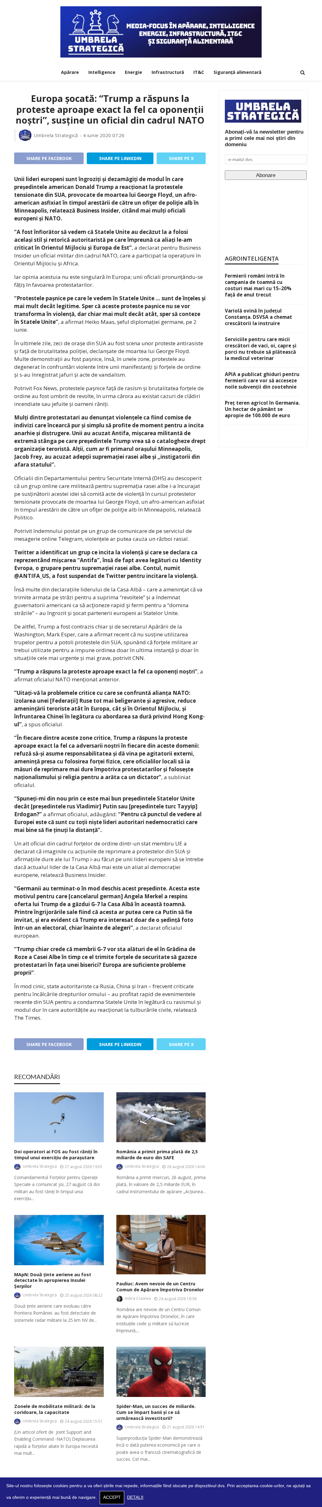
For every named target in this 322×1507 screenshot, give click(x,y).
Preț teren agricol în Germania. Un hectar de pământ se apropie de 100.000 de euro (262, 409)
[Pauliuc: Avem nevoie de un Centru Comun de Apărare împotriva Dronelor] (161, 1245)
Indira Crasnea (138, 1298)
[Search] (302, 72)
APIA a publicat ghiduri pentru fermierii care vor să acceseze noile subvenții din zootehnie (262, 380)
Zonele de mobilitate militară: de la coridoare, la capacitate (54, 1409)
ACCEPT (112, 1497)
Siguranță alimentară (237, 72)
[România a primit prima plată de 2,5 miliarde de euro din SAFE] (161, 1117)
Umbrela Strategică (56, 135)
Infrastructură (168, 72)
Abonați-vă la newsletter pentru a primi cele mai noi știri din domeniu (264, 138)
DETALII (135, 1497)
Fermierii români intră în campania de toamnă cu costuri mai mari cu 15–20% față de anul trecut (258, 285)
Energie (133, 72)
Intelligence (101, 72)
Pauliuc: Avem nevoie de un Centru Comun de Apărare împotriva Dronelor (160, 1287)
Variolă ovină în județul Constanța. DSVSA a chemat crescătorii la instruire (258, 316)
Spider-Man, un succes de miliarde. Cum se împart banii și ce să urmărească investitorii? (156, 1412)
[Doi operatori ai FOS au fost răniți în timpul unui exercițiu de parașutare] (59, 1117)
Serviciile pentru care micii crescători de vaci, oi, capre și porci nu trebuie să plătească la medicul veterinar (261, 348)
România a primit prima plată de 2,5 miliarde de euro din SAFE (157, 1155)
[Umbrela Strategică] (161, 32)
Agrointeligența (252, 258)
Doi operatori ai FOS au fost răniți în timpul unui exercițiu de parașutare (55, 1155)
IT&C (198, 72)
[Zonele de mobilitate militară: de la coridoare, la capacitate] (59, 1372)
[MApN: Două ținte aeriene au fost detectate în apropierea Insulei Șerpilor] (59, 1240)
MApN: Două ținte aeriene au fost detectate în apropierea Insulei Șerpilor (52, 1280)
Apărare (70, 72)
